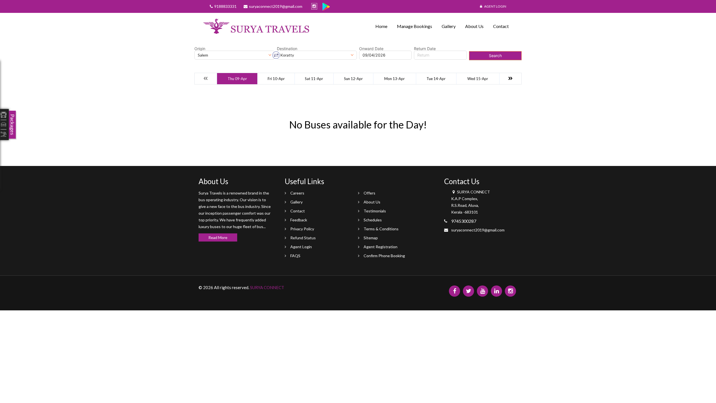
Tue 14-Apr (436, 78)
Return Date (425, 49)
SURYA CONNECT (267, 287)
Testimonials (375, 210)
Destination (287, 49)
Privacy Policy (302, 228)
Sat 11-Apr (314, 78)
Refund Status (303, 237)
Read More (217, 237)
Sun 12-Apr (353, 78)
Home (381, 26)
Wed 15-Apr (477, 78)
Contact (501, 26)
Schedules (373, 219)
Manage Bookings (414, 26)
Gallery (449, 26)
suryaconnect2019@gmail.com (478, 230)
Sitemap (371, 237)
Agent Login (495, 6)
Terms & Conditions (381, 228)
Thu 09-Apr (237, 78)
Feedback (298, 219)
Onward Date (371, 49)
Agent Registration (380, 246)
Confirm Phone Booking (384, 255)
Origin (199, 49)
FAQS (295, 255)
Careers (297, 193)
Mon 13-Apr (394, 78)
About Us (474, 26)
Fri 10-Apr (276, 78)
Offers (369, 193)
